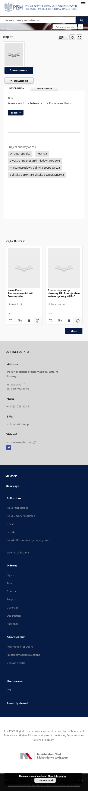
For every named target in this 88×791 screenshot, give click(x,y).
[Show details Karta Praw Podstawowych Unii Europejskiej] (37, 321)
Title (9, 583)
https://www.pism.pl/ (19, 442)
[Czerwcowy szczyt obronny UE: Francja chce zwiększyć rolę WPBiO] (64, 268)
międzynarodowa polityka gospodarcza (35, 167)
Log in (10, 689)
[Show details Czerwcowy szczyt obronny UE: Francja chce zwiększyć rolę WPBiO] (77, 321)
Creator (11, 591)
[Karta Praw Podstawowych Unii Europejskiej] (24, 268)
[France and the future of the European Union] (13, 54)
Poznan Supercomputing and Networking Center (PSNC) (44, 784)
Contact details (16, 663)
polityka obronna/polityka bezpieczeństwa (37, 175)
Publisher (12, 624)
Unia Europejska (20, 153)
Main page (12, 486)
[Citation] (79, 37)
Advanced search (65, 26)
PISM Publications (17, 507)
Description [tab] (16, 88)
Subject (11, 599)
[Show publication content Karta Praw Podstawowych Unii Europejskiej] (28, 321)
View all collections (18, 552)
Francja (42, 153)
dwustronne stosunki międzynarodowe (35, 160)
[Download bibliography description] (19, 321)
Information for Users (20, 646)
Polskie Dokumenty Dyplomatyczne (28, 540)
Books (10, 524)
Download (20, 81)
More (73, 331)
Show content (18, 70)
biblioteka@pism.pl (17, 424)
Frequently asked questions (23, 655)
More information (57, 776)
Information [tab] (44, 88)
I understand (45, 780)
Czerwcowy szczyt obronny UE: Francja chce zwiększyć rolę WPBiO (64, 293)
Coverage (13, 607)
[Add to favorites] (72, 37)
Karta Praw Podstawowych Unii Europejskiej (20, 293)
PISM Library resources (21, 516)
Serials (11, 532)
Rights (10, 575)
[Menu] (83, 3)
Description (14, 615)
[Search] (82, 19)
